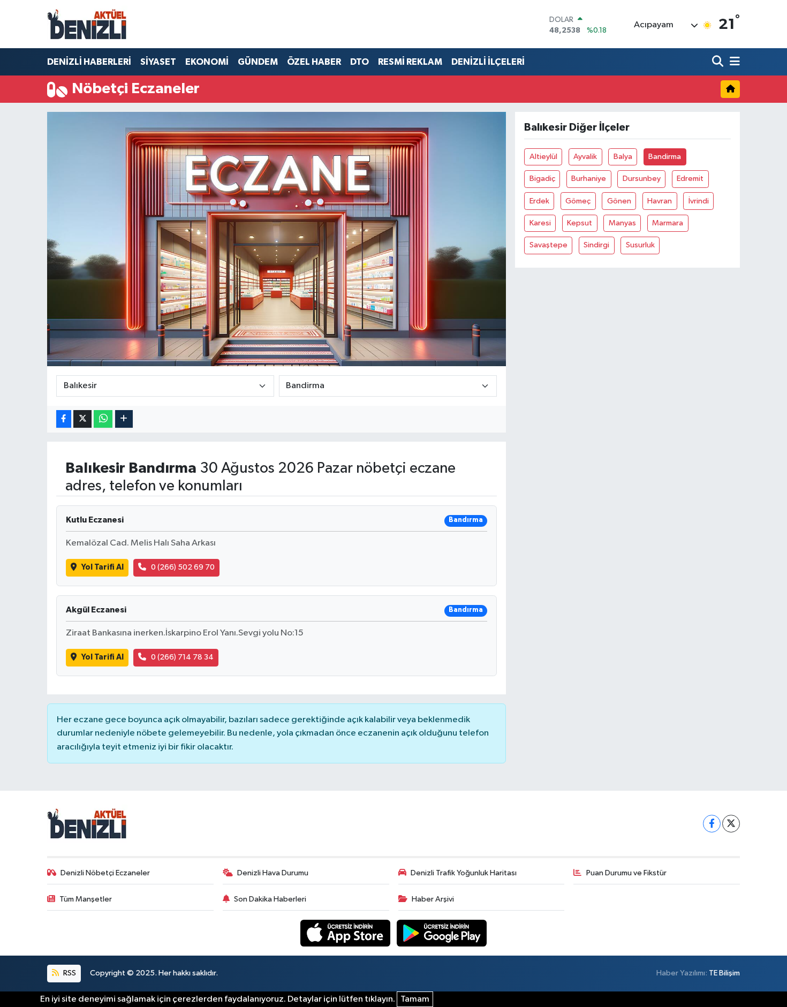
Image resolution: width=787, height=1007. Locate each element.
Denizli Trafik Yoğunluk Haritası (464, 873)
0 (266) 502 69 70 (183, 567)
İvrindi (698, 201)
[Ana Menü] (732, 61)
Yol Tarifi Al (102, 567)
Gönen (619, 201)
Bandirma (664, 157)
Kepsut (579, 223)
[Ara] (718, 61)
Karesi (540, 223)
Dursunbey (642, 179)
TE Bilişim (724, 973)
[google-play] (442, 932)
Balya (623, 157)
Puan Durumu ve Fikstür (626, 873)
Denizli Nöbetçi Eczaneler (105, 873)
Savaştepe (548, 245)
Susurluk (640, 245)
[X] (731, 823)
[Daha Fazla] (124, 419)
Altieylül (543, 157)
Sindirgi (596, 245)
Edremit (690, 179)
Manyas (622, 223)
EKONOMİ (207, 61)
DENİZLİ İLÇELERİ (488, 61)
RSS (69, 973)
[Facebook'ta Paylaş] (63, 419)
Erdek (539, 201)
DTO (359, 61)
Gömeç (578, 201)
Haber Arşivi (433, 899)
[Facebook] (712, 823)
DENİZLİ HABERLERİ (89, 61)
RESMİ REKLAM (410, 61)
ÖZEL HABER (314, 61)
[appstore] (346, 932)
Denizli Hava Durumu (272, 873)
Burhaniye (588, 179)
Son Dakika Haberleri (270, 899)
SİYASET (158, 61)
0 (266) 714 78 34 (182, 657)
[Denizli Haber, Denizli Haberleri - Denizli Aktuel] (87, 24)
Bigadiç (542, 179)
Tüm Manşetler (85, 899)
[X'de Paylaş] (82, 419)
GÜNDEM (258, 61)
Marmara (667, 223)
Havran (659, 201)
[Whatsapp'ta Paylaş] (103, 419)
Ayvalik (585, 157)
